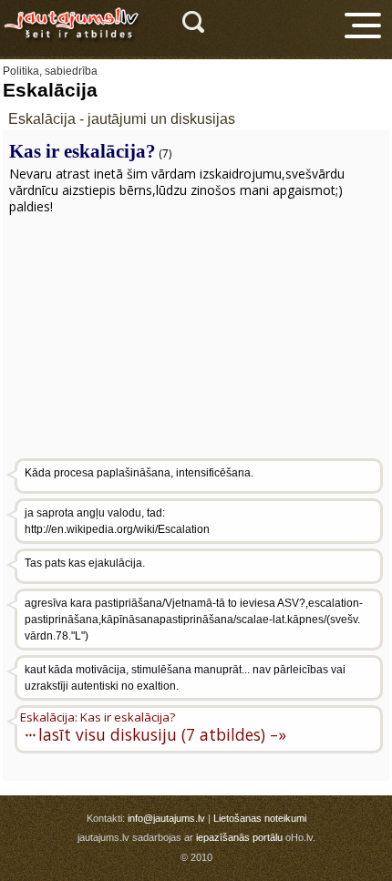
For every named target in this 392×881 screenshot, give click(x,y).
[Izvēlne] (363, 25)
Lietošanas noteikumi (259, 818)
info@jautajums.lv (166, 818)
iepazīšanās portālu (239, 837)
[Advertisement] (201, 340)
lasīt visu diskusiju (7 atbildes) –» (162, 733)
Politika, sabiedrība (50, 71)
